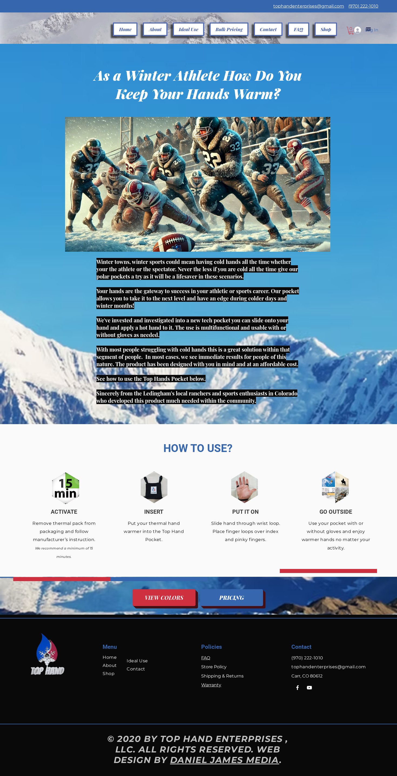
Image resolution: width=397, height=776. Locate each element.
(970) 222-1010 (363, 6)
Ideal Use (137, 660)
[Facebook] (297, 688)
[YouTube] (309, 688)
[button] (188, 29)
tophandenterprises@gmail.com (308, 6)
